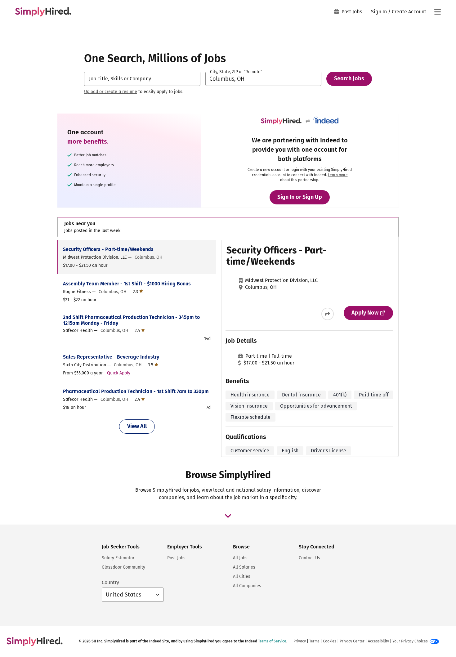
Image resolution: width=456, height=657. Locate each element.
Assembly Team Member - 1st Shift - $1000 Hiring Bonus (127, 284)
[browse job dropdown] (228, 516)
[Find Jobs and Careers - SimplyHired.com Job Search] (43, 11)
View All (137, 426)
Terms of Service (272, 641)
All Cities (241, 576)
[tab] (228, 227)
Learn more (338, 175)
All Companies (247, 585)
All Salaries (244, 567)
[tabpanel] (227, 348)
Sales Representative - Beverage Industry (111, 357)
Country (110, 582)
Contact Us (309, 558)
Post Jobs (352, 12)
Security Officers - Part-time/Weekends (108, 249)
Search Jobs (349, 78)
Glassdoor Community (123, 567)
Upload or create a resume (110, 91)
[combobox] (142, 79)
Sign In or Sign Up (299, 197)
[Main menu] (437, 12)
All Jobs (240, 558)
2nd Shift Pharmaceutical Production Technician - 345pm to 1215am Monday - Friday (131, 320)
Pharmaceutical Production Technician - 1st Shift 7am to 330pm (136, 391)
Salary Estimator (118, 558)
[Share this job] (327, 314)
